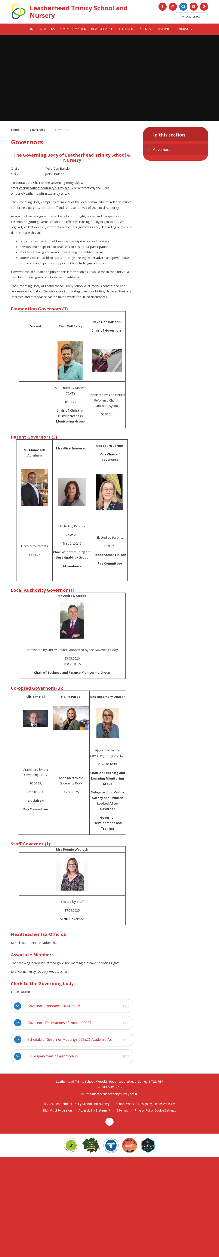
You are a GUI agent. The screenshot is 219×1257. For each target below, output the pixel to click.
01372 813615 (111, 1087)
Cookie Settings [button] (165, 1110)
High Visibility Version (57, 1110)
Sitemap (122, 1110)
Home (15, 129)
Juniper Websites (164, 1104)
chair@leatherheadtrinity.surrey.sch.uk (46, 188)
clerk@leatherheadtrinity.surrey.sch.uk (42, 193)
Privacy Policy (144, 1110)
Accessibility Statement (94, 1110)
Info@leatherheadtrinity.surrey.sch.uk (112, 1094)
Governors (37, 129)
